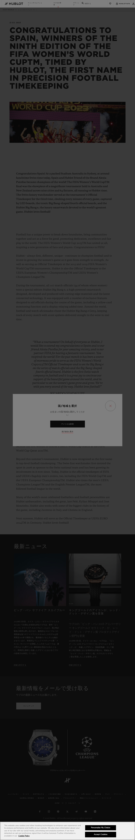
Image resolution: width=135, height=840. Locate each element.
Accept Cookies (100, 834)
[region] (67, 831)
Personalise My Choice (100, 828)
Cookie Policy (24, 836)
